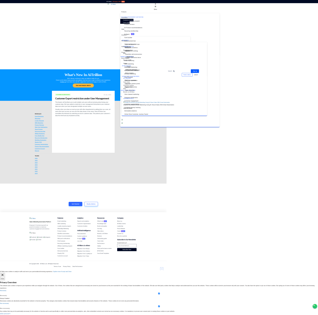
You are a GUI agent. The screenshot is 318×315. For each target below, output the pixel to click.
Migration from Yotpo (83, 256)
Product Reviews (39, 125)
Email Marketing (39, 116)
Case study (100, 241)
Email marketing (61, 221)
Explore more (57, 271)
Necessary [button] (3, 290)
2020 (36, 171)
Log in (196, 74)
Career (121, 231)
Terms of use (57, 266)
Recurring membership (63, 243)
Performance (101, 243)
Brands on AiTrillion (102, 233)
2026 (36, 158)
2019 (36, 173)
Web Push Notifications (41, 127)
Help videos (100, 231)
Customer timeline (82, 226)
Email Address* (122, 243)
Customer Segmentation (41, 144)
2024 (36, 162)
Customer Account (40, 148)
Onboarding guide (102, 238)
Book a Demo (91, 204)
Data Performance (77, 266)
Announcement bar (62, 251)
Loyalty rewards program (64, 226)
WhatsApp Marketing (63, 228)
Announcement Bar (40, 131)
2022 (36, 167)
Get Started (75, 204)
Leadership (120, 226)
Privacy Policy (66, 266)
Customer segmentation (84, 223)
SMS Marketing (39, 122)
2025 (36, 160)
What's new (101, 221)
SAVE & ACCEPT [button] (5, 313)
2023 (36, 164)
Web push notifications (63, 238)
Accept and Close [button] (66, 271)
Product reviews (61, 231)
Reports (37, 150)
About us (119, 221)
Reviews (99, 236)
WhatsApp (37, 118)
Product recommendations (64, 236)
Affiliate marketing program (64, 246)
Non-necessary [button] (4, 303)
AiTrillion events (121, 223)
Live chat (79, 241)
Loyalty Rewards (39, 120)
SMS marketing (61, 223)
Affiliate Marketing (40, 133)
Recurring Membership (41, 138)
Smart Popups (39, 129)
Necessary (3, 295)
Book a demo (187, 75)
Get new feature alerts (83, 85)
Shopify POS (38, 142)
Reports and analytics (83, 221)
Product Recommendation (42, 146)
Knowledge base (101, 223)
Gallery (99, 246)
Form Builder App (39, 135)
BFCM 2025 (100, 251)
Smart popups (61, 241)
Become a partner (122, 236)
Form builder (60, 248)
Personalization (81, 233)
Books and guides (102, 226)
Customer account (62, 256)
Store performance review (104, 248)
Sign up (195, 71)
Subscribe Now (126, 249)
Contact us (63, 82)
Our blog (99, 228)
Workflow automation (63, 233)
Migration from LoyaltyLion (84, 253)
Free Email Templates (103, 253)
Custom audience (82, 236)
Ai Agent (81, 238)
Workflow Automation (40, 140)
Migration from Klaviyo (83, 248)
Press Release (121, 228)
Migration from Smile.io (83, 251)
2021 (36, 169)
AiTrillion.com (43, 263)
